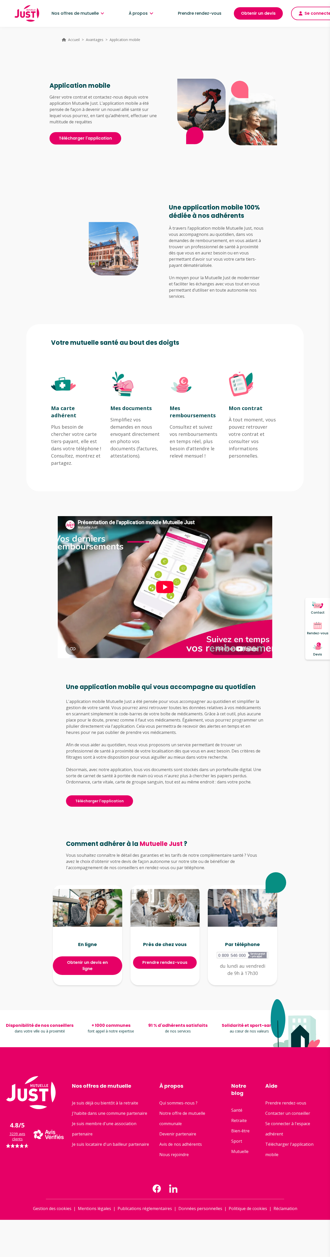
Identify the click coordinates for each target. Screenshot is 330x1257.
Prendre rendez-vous (199, 13)
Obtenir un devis (258, 13)
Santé (236, 1110)
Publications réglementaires (145, 1208)
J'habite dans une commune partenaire (109, 1113)
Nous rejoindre (174, 1154)
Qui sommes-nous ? (178, 1103)
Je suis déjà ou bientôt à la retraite (105, 1103)
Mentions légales (94, 1208)
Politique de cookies (248, 1208)
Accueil (74, 39)
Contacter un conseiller (287, 1113)
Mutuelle (240, 1151)
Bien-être (240, 1131)
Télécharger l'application (85, 138)
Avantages (94, 39)
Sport (236, 1141)
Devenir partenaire (177, 1134)
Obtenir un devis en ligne (87, 965)
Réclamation (285, 1208)
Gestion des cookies (52, 1208)
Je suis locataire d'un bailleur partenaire (110, 1144)
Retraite (239, 1120)
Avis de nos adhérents (180, 1144)
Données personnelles (200, 1208)
